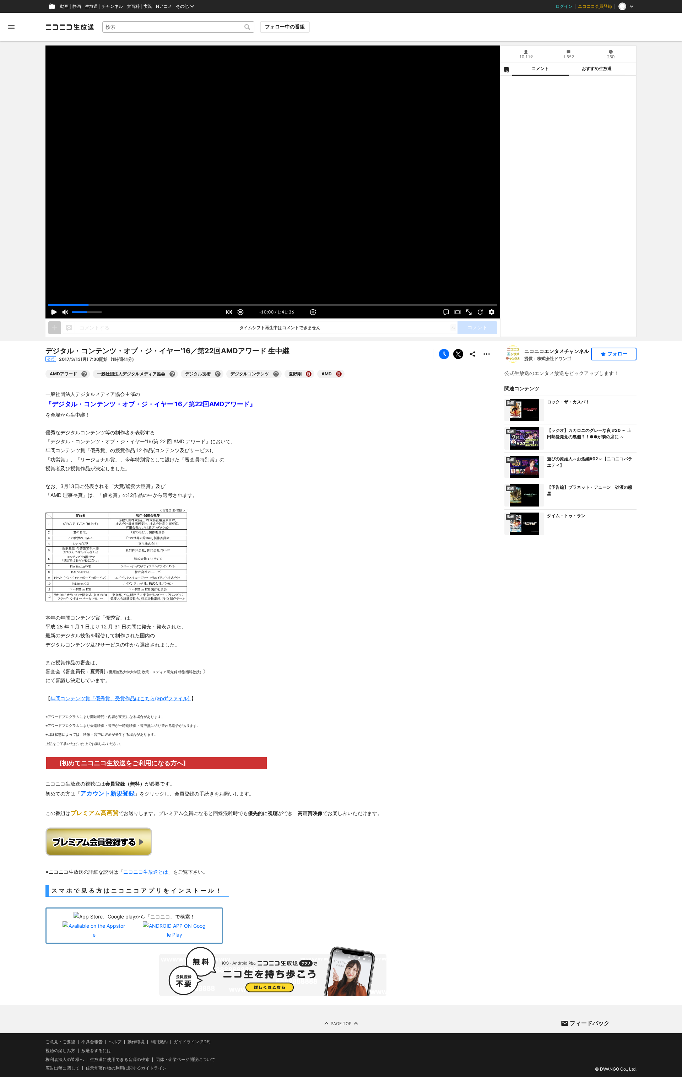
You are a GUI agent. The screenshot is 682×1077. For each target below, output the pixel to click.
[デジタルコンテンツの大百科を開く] (276, 374)
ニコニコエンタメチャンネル (556, 351)
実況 (148, 6)
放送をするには (96, 1051)
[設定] (491, 312)
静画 (76, 6)
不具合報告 (92, 1042)
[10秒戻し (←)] (240, 312)
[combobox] (178, 27)
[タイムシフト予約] (444, 354)
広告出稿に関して (62, 1068)
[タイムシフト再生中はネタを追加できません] (54, 327)
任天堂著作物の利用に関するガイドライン (126, 1068)
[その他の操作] (487, 354)
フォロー (617, 354)
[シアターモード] (457, 312)
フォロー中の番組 (285, 27)
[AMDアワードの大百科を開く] (84, 374)
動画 (64, 6)
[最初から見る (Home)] (229, 312)
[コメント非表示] (446, 312)
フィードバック (590, 1023)
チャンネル (112, 6)
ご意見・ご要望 (60, 1041)
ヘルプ (115, 1042)
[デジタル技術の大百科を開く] (218, 374)
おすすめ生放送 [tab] (597, 68)
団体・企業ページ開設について (185, 1059)
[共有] (472, 354)
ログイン (564, 6)
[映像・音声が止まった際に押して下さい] (480, 312)
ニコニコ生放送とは (145, 872)
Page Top (341, 1023)
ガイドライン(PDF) (192, 1042)
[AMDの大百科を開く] (339, 374)
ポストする (458, 354)
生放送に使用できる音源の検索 (120, 1059)
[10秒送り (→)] (313, 312)
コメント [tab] (540, 68)
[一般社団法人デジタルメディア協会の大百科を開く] (172, 374)
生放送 (91, 6)
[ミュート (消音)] (65, 312)
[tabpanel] (568, 206)
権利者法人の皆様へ (64, 1059)
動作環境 (136, 1042)
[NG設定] (506, 69)
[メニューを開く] (11, 27)
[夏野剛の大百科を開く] (309, 374)
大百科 (133, 6)
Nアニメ (164, 6)
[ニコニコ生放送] (69, 27)
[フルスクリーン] (469, 312)
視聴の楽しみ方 (60, 1050)
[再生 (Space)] (54, 312)
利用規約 (159, 1042)
